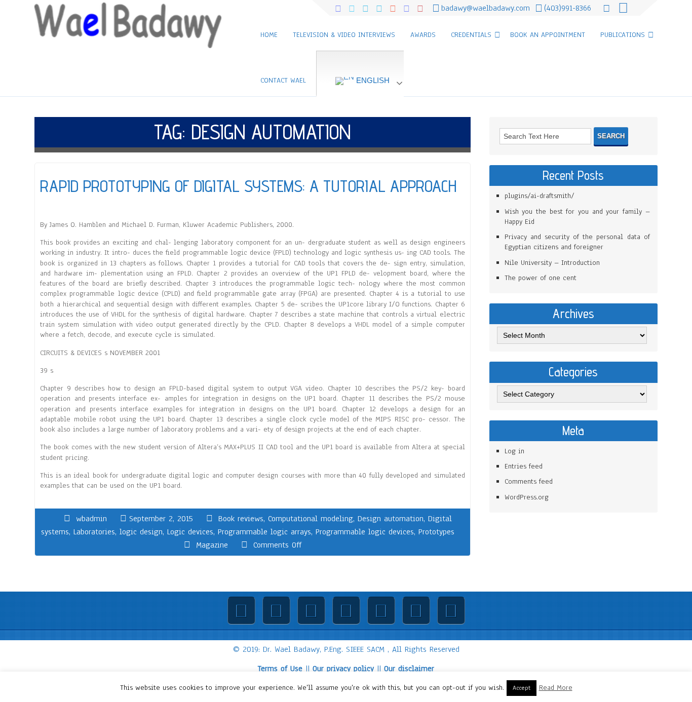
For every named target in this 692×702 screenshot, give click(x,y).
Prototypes (436, 531)
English (372, 80)
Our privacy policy (343, 668)
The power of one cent (540, 278)
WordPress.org (527, 497)
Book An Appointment (547, 35)
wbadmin (91, 518)
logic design (141, 531)
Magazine (212, 545)
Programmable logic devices (365, 531)
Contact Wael (283, 80)
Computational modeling (310, 518)
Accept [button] (521, 688)
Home (269, 35)
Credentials (471, 35)
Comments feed (529, 481)
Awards (423, 35)
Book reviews (240, 518)
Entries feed (524, 466)
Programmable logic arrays (264, 531)
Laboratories (94, 531)
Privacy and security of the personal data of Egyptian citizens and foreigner (577, 242)
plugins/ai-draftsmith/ (539, 196)
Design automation (391, 518)
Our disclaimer (409, 668)
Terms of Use (280, 668)
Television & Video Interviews (344, 35)
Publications (622, 35)
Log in (514, 451)
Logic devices (190, 531)
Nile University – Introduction (552, 262)
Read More (555, 687)
